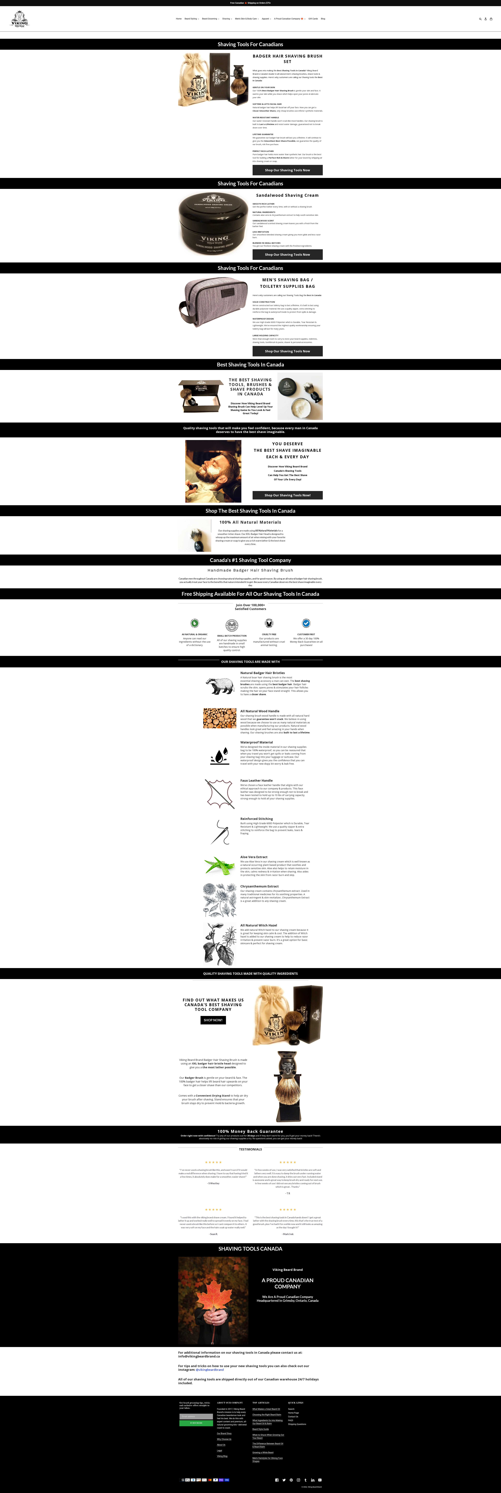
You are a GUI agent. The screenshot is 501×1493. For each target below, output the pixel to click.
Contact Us (293, 1416)
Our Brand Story (224, 1433)
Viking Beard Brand (315, 1487)
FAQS (290, 1420)
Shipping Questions (297, 1424)
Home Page (293, 1413)
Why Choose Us (224, 1439)
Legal (219, 1450)
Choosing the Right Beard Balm (266, 1414)
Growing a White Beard (262, 1452)
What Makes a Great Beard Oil (266, 1409)
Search (291, 1409)
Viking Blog (222, 1456)
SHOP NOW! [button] (213, 1020)
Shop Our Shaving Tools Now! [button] (288, 495)
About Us (221, 1445)
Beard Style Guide (260, 1429)
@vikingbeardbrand (210, 1369)
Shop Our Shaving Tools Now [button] (287, 170)
